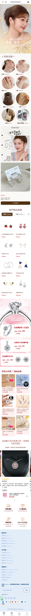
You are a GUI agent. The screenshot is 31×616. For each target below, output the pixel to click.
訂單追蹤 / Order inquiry (7, 557)
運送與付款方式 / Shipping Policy (9, 543)
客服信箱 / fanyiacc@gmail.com (8, 572)
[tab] (7, 53)
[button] (3, 2)
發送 (26, 590)
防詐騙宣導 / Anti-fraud (7, 546)
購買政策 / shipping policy (7, 563)
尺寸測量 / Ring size (6, 552)
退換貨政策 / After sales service (8, 540)
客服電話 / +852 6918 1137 (7, 575)
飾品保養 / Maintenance (7, 555)
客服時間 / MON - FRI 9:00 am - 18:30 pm (10, 569)
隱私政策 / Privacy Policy (7, 538)
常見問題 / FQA (5, 580)
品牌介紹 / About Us (6, 535)
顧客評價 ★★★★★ (6, 577)
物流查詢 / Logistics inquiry (7, 560)
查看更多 (4, 490)
